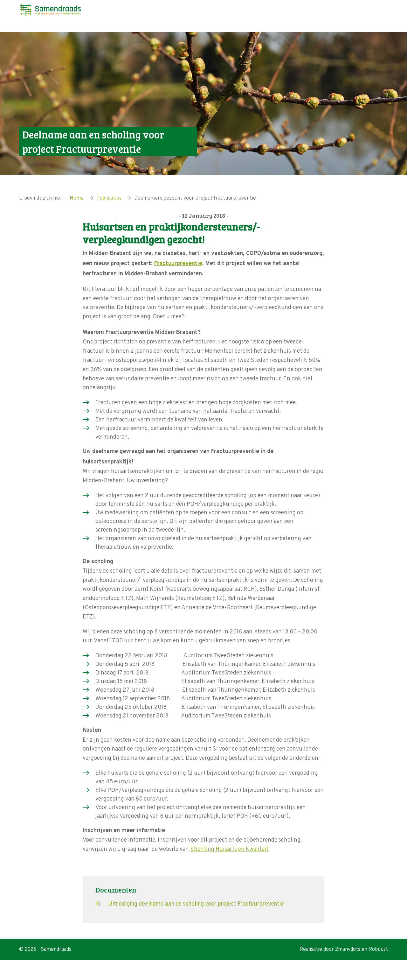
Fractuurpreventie (178, 263)
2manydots (347, 949)
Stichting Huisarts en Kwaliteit (229, 849)
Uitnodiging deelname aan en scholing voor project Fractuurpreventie (196, 904)
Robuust (378, 949)
